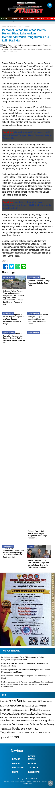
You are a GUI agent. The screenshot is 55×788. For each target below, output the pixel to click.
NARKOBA (13, 717)
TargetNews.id (9, 732)
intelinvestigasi (45, 710)
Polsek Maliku (23, 724)
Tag (36, 728)
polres (28, 721)
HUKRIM (40, 18)
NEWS (22, 717)
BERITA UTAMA (18, 18)
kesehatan (38, 713)
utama (13, 737)
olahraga (30, 717)
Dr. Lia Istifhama (39, 706)
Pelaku (44, 717)
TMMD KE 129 (31, 732)
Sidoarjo (8, 729)
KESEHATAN (34, 772)
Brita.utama (47, 701)
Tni (40, 732)
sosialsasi (26, 728)
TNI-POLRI (33, 768)
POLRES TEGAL (5, 724)
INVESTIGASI (18, 768)
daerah (20, 705)
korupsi (48, 714)
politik (23, 721)
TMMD (21, 733)
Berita (21, 700)
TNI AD (47, 732)
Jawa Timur (20, 714)
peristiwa (5, 720)
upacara (4, 737)
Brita (39, 701)
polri (14, 724)
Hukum (35, 709)
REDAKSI (5, 18)
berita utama (31, 701)
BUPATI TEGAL (10, 706)
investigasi (7, 713)
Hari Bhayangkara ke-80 (21, 710)
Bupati (2, 706)
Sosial (16, 728)
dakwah (28, 706)
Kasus (28, 714)
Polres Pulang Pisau (42, 720)
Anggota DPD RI (8, 701)
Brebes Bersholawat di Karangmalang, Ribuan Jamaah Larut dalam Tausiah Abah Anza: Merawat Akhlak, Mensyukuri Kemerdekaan (27, 684)
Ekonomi (5, 709)
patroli (38, 718)
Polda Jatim (16, 721)
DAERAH (30, 18)
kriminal (3, 717)
